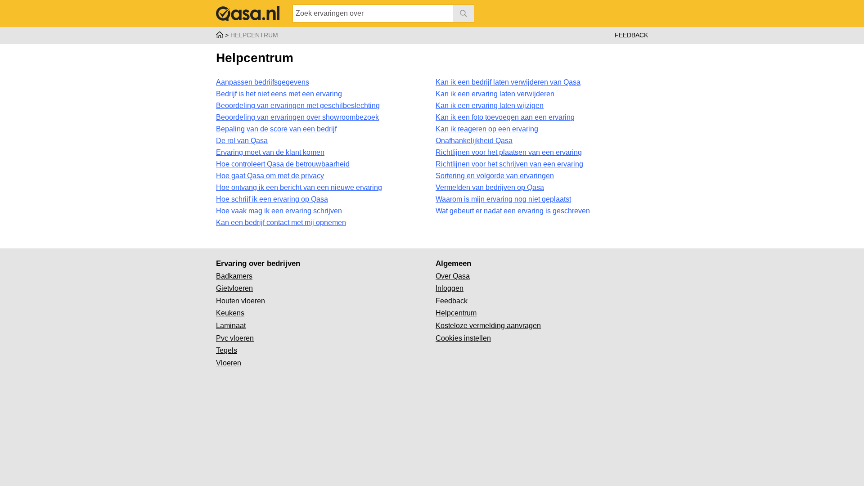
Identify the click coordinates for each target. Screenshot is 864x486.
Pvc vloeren (235, 338)
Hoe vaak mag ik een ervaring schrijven (279, 211)
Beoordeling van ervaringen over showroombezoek (297, 117)
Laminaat (231, 325)
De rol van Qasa (242, 140)
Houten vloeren (240, 301)
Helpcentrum (456, 313)
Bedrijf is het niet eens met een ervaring (279, 94)
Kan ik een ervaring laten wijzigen (490, 105)
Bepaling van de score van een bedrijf (276, 129)
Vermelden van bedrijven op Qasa (490, 187)
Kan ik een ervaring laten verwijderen (495, 94)
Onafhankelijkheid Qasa (474, 140)
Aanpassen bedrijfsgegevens (262, 82)
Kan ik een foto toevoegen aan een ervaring (505, 117)
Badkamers (234, 276)
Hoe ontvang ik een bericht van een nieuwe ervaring (299, 187)
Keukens (230, 313)
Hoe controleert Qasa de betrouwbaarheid (283, 164)
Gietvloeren (234, 288)
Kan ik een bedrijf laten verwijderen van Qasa (508, 82)
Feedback (631, 35)
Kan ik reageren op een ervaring (487, 129)
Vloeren (228, 363)
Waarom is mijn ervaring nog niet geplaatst (503, 199)
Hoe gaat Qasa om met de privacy (270, 176)
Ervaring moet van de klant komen (270, 152)
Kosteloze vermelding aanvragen (488, 325)
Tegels (226, 350)
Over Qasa (453, 276)
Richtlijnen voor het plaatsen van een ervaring (509, 152)
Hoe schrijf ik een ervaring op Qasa (272, 199)
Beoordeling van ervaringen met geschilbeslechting (298, 105)
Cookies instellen (463, 338)
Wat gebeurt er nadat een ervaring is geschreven (513, 211)
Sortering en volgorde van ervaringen (495, 176)
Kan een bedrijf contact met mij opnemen (281, 222)
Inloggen (450, 288)
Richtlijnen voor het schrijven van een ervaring (509, 164)
